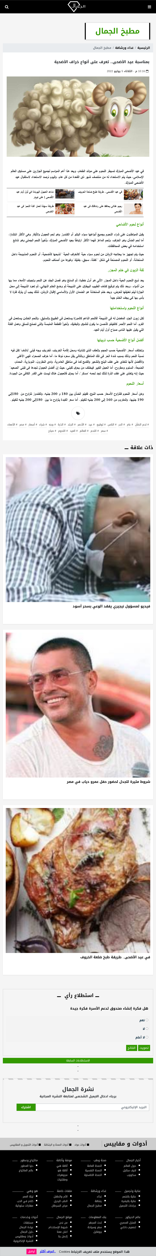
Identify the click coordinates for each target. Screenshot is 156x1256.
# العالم (84, 431)
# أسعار (33, 425)
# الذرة (62, 425)
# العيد (74, 431)
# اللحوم (63, 431)
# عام (130, 425)
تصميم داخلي (128, 1227)
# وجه (52, 425)
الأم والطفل (61, 1196)
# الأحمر (82, 425)
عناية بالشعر (129, 1196)
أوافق (31, 1251)
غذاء (99, 1196)
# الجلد (72, 425)
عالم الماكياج (26, 1170)
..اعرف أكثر (48, 1251)
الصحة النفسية (93, 1170)
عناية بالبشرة (128, 1201)
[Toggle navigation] (149, 6)
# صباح (52, 431)
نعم (142, 1020)
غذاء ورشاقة (124, 48)
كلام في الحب (25, 1201)
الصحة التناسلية (93, 1175)
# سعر (104, 431)
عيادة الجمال (26, 1227)
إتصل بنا (63, 1236)
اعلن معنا (62, 1231)
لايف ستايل (129, 1170)
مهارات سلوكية (24, 1205)
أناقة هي (62, 1165)
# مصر (22, 425)
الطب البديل (61, 1201)
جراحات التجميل (127, 1205)
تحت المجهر (95, 1222)
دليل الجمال (26, 1231)
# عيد (91, 425)
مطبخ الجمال (94, 1205)
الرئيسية (143, 48)
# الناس (112, 425)
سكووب (131, 1175)
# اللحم (95, 431)
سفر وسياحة (95, 1227)
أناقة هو (63, 1170)
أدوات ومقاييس (24, 1236)
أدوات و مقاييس (125, 1144)
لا (144, 1028)
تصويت (144, 1048)
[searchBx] (6, 6)
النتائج (132, 1048)
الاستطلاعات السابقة (78, 1060)
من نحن (63, 1222)
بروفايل (97, 1231)
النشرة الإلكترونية (23, 1241)
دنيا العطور (27, 1165)
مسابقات (28, 1222)
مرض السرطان (60, 1205)
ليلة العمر (28, 1196)
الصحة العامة (94, 1165)
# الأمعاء (12, 425)
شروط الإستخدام (58, 1227)
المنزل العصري (128, 1222)
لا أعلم (140, 1037)
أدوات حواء (81, 1145)
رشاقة (98, 1201)
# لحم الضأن (142, 425)
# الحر (122, 425)
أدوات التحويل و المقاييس (24, 1145)
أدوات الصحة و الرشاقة (56, 1145)
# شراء (43, 425)
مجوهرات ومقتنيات (62, 1177)
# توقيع (101, 425)
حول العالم (130, 1165)
